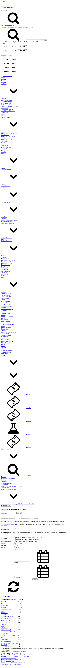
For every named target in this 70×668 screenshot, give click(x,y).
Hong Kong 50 (5, 153)
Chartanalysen (4, 112)
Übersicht (3, 239)
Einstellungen (4, 484)
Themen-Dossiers (5, 117)
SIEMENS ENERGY (7, 616)
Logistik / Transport (6, 333)
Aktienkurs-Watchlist (6, 481)
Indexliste (3, 257)
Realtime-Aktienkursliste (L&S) (9, 220)
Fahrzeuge (3, 307)
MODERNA (4, 633)
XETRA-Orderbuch (6, 238)
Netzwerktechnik (5, 343)
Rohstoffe (3, 347)
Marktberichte (4, 108)
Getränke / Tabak (5, 313)
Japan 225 (3, 152)
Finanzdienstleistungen (7, 309)
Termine (3, 115)
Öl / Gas (3, 344)
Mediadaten (18, 659)
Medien (3, 184)
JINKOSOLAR (5, 639)
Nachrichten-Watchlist (7, 480)
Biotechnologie (5, 298)
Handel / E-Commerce (7, 316)
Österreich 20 (4, 150)
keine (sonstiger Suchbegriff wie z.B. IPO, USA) (29, 537)
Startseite (3, 77)
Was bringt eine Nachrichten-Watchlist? (11, 486)
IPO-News (3, 114)
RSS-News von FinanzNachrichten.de (11, 664)
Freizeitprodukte (5, 310)
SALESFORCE (5, 618)
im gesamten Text (32, 541)
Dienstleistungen (5, 301)
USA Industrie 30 (5, 141)
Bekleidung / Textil (6, 296)
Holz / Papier (4, 319)
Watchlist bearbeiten (6, 483)
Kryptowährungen (6, 449)
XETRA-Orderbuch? (6, 241)
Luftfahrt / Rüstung (6, 335)
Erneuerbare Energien (6, 306)
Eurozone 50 (4, 145)
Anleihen (28, 408)
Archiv (2, 187)
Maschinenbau (5, 336)
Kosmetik (3, 330)
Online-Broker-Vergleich (7, 223)
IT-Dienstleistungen (6, 327)
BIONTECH (4, 624)
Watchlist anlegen (5, 487)
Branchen (3, 168)
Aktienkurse (4, 217)
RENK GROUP (5, 620)
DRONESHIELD (6, 630)
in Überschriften (20, 541)
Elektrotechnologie (6, 304)
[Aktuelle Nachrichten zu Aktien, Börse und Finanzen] (7, 10)
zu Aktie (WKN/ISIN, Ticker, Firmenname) (28, 539)
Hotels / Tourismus (6, 321)
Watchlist (28, 475)
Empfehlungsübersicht (7, 109)
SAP (2, 603)
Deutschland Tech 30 (6, 139)
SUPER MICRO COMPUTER (9, 643)
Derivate (28, 421)
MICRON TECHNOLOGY (8, 635)
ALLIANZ (4, 645)
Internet (3, 326)
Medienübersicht (5, 186)
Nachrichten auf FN (6, 82)
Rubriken (3, 98)
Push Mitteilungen (5, 505)
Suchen (19, 513)
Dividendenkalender (6, 221)
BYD (2, 626)
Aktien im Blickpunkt (6, 100)
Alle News (3, 84)
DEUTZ (3, 611)
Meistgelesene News (6, 104)
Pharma (3, 346)
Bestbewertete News (6, 103)
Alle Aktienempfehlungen (8, 111)
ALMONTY (4, 605)
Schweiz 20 (4, 149)
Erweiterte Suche (7, 76)
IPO (45, 532)
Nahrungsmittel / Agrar (7, 341)
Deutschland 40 (5, 135)
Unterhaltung (4, 353)
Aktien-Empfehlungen (17, 656)
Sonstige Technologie (6, 350)
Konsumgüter (4, 329)
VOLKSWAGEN (6, 641)
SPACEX (3, 607)
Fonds (28, 394)
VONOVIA (4, 628)
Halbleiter (3, 315)
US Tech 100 (4, 144)
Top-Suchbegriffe (7, 596)
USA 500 (3, 142)
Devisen (28, 447)
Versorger (3, 355)
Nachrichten (4, 79)
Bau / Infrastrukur (5, 295)
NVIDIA (3, 601)
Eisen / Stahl (4, 302)
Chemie (3, 299)
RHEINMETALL (6, 609)
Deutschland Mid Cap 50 (7, 138)
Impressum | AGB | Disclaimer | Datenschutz (13, 662)
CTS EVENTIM (5, 615)
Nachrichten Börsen (6, 656)
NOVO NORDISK (6, 647)
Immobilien (4, 323)
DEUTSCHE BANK (7, 622)
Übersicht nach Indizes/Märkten (9, 133)
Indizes (3, 132)
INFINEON (4, 613)
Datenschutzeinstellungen (7, 659)
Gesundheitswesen (6, 312)
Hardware (3, 318)
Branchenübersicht (6, 169)
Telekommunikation (6, 352)
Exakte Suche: (5, 529)
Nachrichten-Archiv (10, 658)
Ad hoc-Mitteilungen (7, 7)
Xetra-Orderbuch (13, 654)
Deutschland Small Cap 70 (8, 136)
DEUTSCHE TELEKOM (8, 631)
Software (3, 349)
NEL (2, 637)
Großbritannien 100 (6, 147)
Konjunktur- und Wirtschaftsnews (10, 106)
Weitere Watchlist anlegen (8, 478)
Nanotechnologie (5, 339)
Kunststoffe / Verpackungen (8, 332)
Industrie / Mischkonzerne (8, 324)
